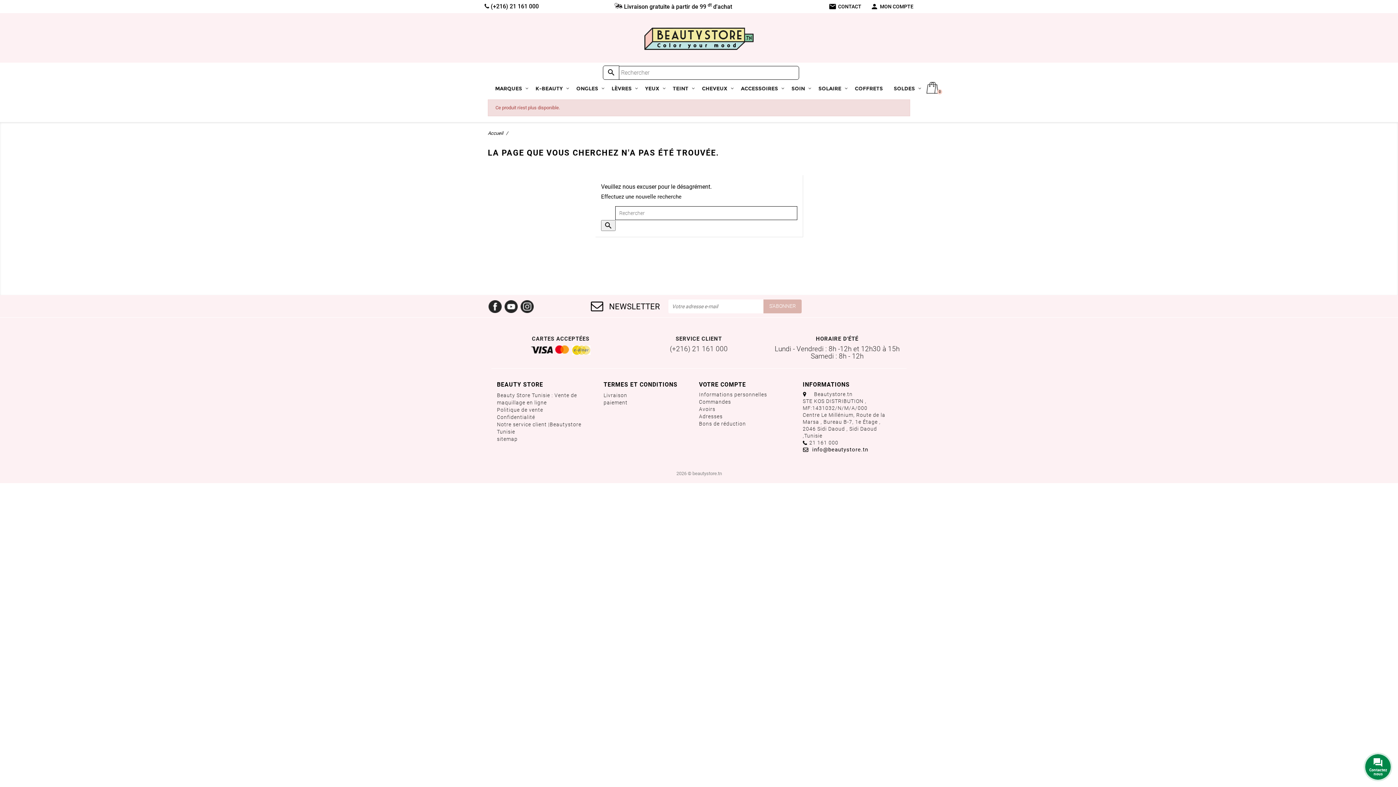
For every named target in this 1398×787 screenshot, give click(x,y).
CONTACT (845, 7)
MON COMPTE (891, 7)
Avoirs (707, 409)
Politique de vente (520, 410)
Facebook (495, 306)
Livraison (615, 395)
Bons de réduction (722, 424)
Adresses (711, 416)
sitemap (507, 439)
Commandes (715, 402)
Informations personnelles (733, 395)
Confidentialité (516, 417)
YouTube (511, 306)
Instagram (527, 306)
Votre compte (722, 384)
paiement (616, 403)
